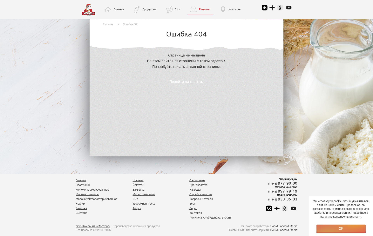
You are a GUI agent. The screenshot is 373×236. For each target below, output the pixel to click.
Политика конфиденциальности (210, 217)
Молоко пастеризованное (92, 189)
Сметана (81, 213)
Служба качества (200, 194)
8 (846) (282, 183)
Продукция (149, 9)
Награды (195, 189)
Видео (193, 208)
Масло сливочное (144, 194)
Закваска (138, 189)
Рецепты (204, 9)
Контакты (235, 9)
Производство (198, 185)
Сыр (135, 199)
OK (341, 228)
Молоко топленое (87, 194)
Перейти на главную (186, 82)
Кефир (80, 203)
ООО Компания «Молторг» (93, 226)
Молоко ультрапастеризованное (96, 199)
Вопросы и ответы (201, 199)
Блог (178, 9)
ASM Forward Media (284, 226)
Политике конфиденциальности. (341, 216)
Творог (137, 208)
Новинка (138, 180)
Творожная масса (144, 203)
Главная (118, 9)
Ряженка (81, 208)
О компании (197, 180)
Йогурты (138, 185)
